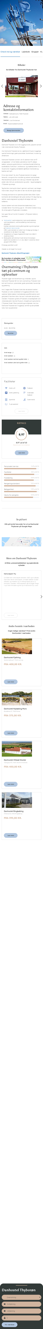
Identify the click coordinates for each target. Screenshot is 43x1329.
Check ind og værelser (10, 52)
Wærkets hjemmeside (12, 228)
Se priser (11, 333)
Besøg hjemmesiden (13, 130)
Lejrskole (26, 52)
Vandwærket (8, 220)
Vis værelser (9, 1325)
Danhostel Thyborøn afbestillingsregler (15, 253)
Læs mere (21, 411)
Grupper (35, 52)
